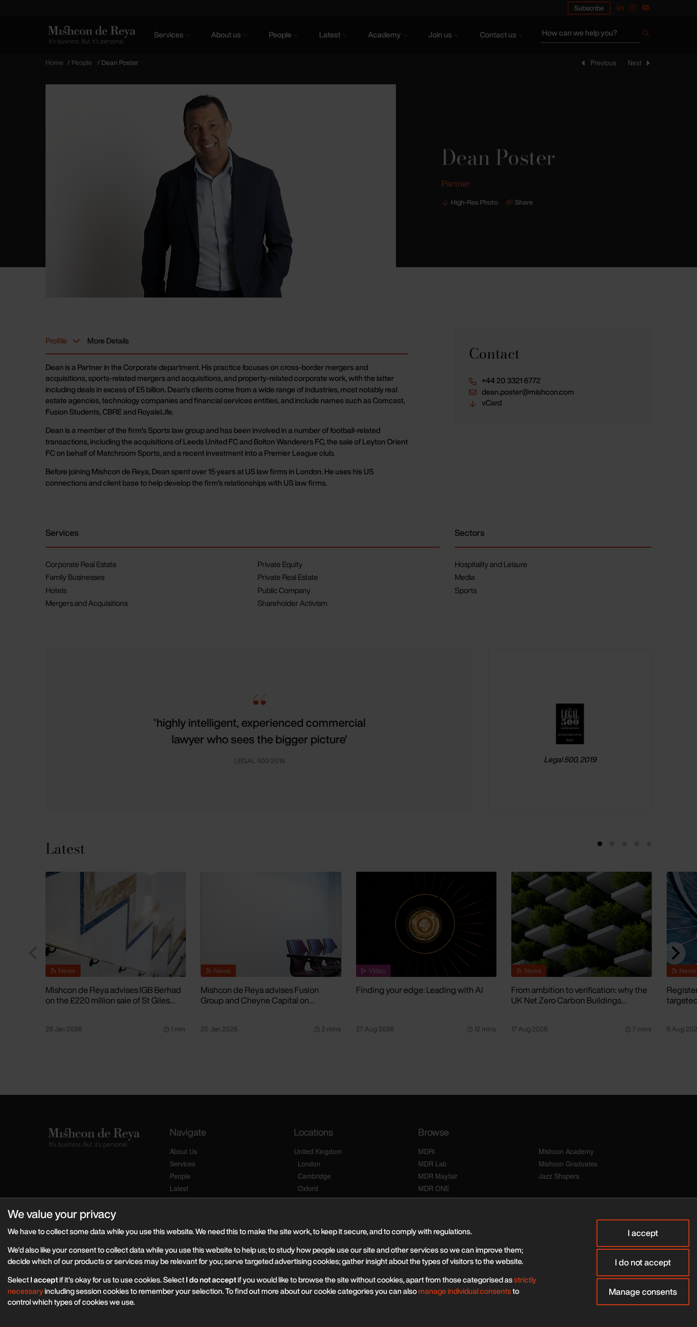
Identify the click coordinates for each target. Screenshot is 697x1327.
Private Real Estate (287, 577)
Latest (329, 34)
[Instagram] (633, 7)
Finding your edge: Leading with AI (419, 990)
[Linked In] (620, 7)
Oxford (308, 1188)
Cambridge (314, 1176)
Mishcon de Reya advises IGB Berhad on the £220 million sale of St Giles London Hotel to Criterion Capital (113, 1000)
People (280, 34)
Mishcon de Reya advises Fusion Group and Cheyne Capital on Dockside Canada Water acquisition (266, 1000)
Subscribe (589, 8)
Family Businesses (75, 577)
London (309, 1163)
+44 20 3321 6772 (511, 380)
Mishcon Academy (566, 1151)
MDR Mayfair (438, 1176)
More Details (108, 340)
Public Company (284, 590)
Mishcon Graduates (568, 1163)
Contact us (498, 34)
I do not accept (643, 1262)
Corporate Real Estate (81, 564)
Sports (466, 590)
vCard (492, 402)
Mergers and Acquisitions (87, 603)
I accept (643, 1233)
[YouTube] (645, 7)
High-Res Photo (474, 202)
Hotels (56, 590)
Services (168, 34)
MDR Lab (432, 1163)
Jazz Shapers (559, 1176)
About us (226, 34)
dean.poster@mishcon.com (528, 392)
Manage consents (643, 1291)
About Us (183, 1151)
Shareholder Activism (292, 603)
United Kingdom (318, 1151)
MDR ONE (433, 1188)
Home (55, 62)
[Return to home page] (91, 35)
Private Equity (280, 564)
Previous (603, 62)
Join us (440, 34)
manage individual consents (464, 1291)
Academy (384, 34)
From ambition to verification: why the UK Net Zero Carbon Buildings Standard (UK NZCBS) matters (579, 1000)
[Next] (674, 953)
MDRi (426, 1151)
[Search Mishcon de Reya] (596, 35)
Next (635, 62)
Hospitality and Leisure (491, 564)
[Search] (645, 35)
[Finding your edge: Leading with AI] (426, 924)
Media (465, 577)
